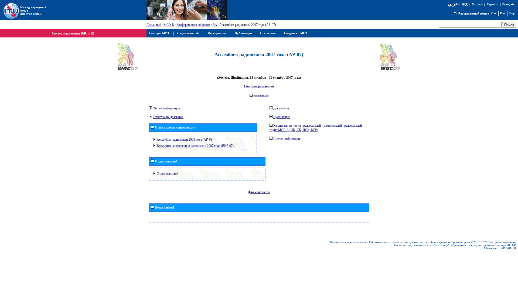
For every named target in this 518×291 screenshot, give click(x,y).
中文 (465, 4)
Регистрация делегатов (168, 117)
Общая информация (166, 108)
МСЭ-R (168, 25)
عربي (453, 3)
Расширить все (261, 96)
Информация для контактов (409, 242)
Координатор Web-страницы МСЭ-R (492, 245)
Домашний (153, 25)
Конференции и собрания (193, 25)
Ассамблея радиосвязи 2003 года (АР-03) (185, 139)
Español (492, 4)
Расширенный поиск (473, 13)
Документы (281, 108)
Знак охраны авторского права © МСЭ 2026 (459, 242)
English (477, 4)
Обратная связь (379, 242)
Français (508, 4)
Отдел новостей (167, 173)
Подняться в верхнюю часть (348, 242)
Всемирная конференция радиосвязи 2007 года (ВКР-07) (195, 146)
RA (215, 25)
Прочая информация (287, 138)
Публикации (281, 117)
